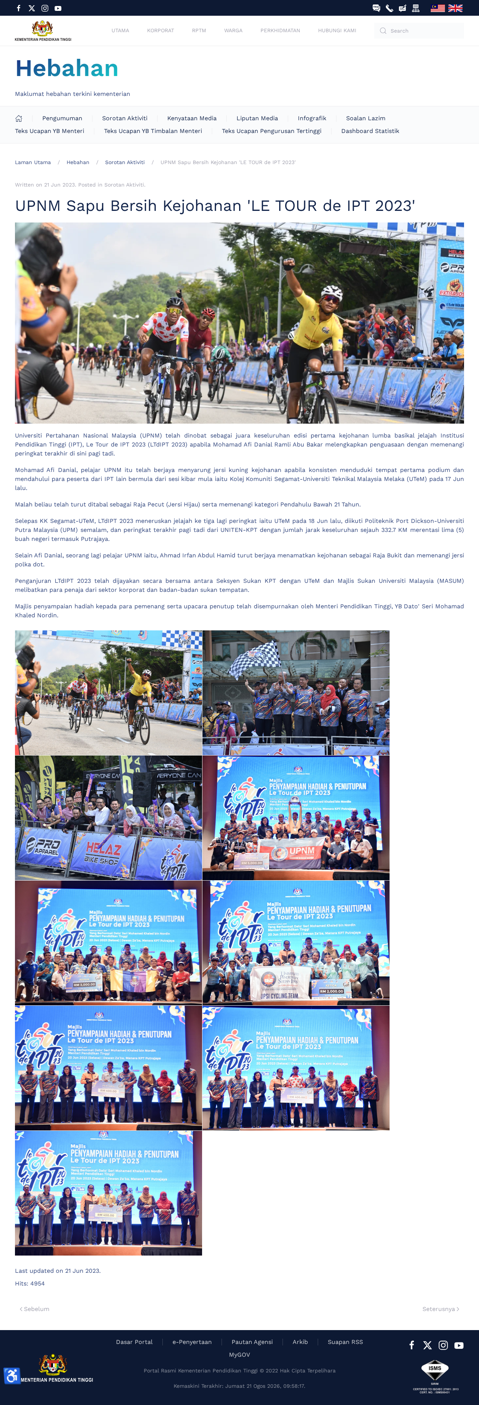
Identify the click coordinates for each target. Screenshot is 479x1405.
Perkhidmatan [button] (280, 30)
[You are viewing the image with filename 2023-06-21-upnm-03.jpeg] (108, 818)
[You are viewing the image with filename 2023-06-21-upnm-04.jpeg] (296, 818)
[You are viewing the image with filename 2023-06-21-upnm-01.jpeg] (108, 692)
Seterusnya (438, 1308)
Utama (120, 30)
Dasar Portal (134, 1341)
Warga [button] (233, 30)
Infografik (312, 118)
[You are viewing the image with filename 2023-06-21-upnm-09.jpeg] (108, 1193)
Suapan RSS (345, 1341)
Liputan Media (257, 118)
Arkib (300, 1341)
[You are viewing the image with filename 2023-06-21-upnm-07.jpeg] (108, 1068)
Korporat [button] (160, 30)
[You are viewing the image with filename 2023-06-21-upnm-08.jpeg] (296, 1068)
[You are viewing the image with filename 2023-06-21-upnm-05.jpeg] (108, 943)
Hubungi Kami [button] (337, 30)
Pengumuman (62, 118)
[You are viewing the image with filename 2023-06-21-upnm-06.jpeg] (296, 943)
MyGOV (239, 1354)
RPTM (199, 30)
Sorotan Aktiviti (124, 118)
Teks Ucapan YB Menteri (49, 130)
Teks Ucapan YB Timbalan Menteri (153, 130)
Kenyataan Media (192, 118)
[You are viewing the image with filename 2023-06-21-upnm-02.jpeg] (296, 692)
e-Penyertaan (192, 1341)
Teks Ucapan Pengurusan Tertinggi (271, 130)
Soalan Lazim (365, 118)
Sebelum (36, 1308)
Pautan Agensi (252, 1341)
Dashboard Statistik (370, 130)
